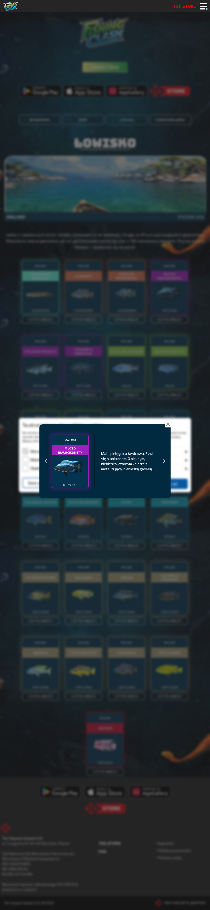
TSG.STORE (184, 6)
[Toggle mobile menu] (203, 6)
